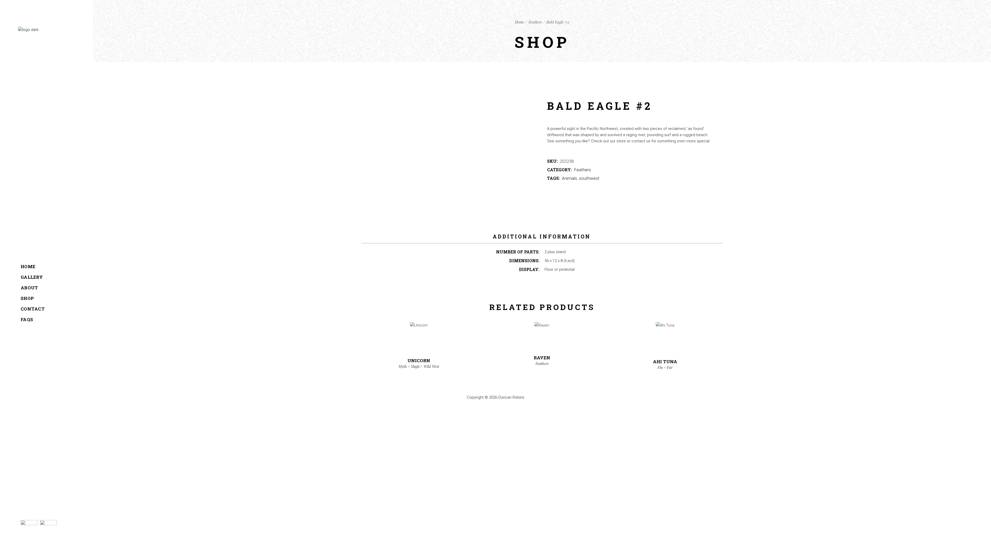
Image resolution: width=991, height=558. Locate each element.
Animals (569, 178)
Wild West (431, 366)
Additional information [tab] (542, 236)
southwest (589, 178)
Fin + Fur (665, 367)
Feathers (582, 169)
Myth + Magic (409, 366)
